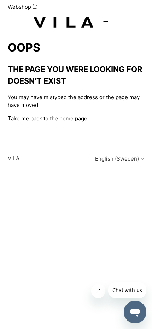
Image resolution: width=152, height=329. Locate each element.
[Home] (63, 23)
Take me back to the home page (47, 118)
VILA (13, 158)
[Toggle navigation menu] (105, 23)
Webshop (20, 7)
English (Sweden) (117, 159)
